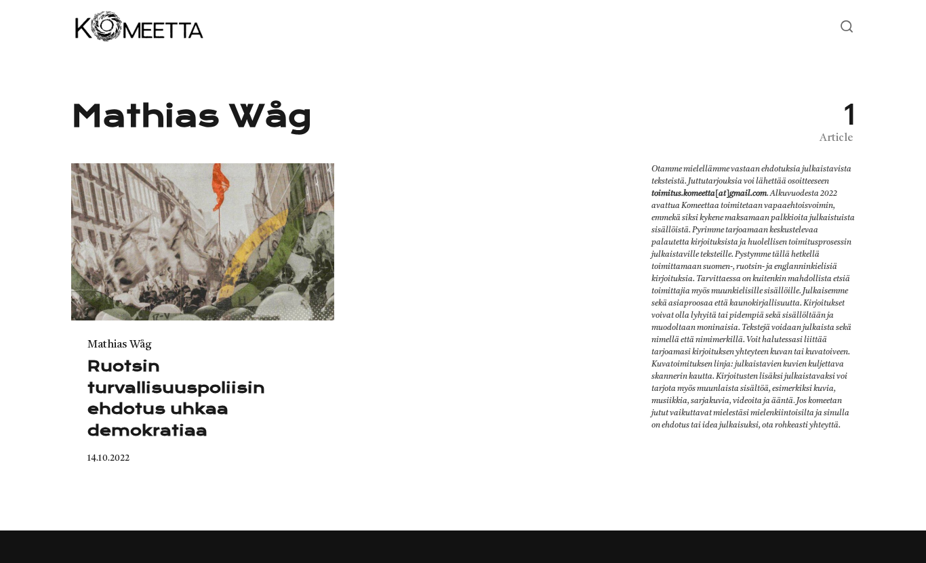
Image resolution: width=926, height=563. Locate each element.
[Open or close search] (847, 27)
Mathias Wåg (119, 344)
